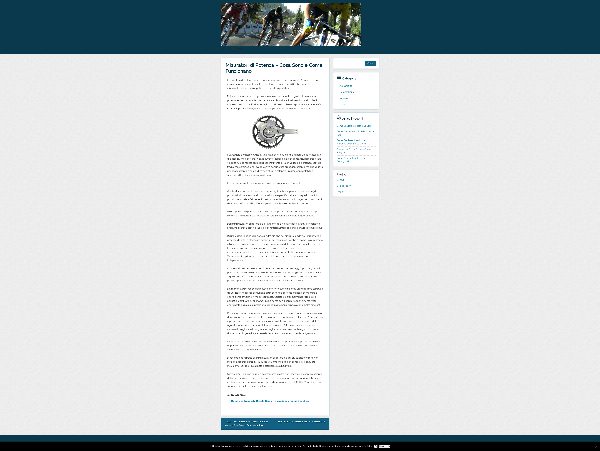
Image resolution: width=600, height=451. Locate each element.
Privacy (340, 192)
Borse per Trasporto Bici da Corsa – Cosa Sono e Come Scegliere (270, 401)
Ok (376, 446)
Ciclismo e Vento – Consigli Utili (308, 422)
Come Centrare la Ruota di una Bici (354, 126)
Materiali (344, 98)
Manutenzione (347, 92)
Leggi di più (384, 446)
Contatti (340, 180)
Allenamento (346, 86)
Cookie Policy (344, 186)
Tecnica (343, 104)
